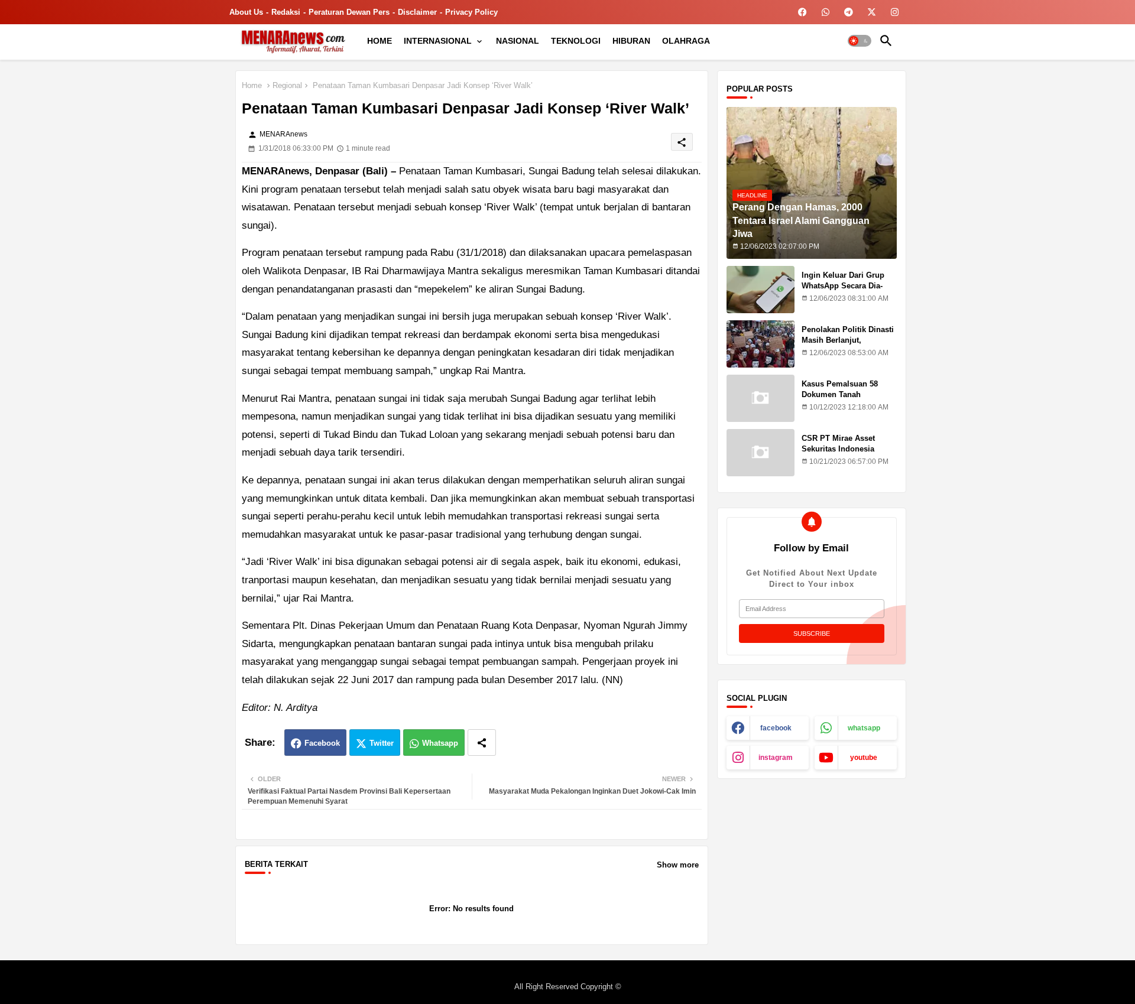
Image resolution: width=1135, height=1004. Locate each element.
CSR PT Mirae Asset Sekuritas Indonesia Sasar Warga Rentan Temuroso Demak (838, 454)
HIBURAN (631, 41)
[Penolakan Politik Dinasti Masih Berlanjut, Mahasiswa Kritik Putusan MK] (760, 344)
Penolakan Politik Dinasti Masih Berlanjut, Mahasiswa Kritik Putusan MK (849, 345)
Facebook (322, 743)
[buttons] (802, 12)
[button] (859, 41)
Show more (678, 864)
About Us (246, 12)
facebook (776, 728)
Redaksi (285, 12)
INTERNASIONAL (438, 41)
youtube (863, 757)
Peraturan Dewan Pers (349, 12)
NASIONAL (517, 41)
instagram (775, 757)
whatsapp (864, 728)
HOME (379, 41)
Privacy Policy (471, 12)
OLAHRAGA (686, 41)
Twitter (381, 743)
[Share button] (482, 742)
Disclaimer (417, 12)
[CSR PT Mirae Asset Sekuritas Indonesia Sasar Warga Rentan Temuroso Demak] (760, 452)
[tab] (379, 40)
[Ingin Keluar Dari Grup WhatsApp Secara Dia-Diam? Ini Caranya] (760, 289)
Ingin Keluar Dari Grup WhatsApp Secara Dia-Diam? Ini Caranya (843, 286)
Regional (287, 85)
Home (252, 85)
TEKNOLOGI (576, 41)
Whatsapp (440, 743)
